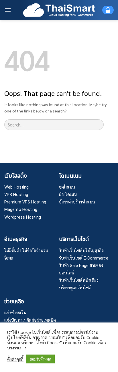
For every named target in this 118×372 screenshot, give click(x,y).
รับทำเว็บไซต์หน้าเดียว (79, 280)
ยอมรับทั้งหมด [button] (40, 359)
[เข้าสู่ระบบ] (108, 10)
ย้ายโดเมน (68, 194)
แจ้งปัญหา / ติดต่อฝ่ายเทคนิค (30, 320)
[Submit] (109, 125)
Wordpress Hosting (22, 217)
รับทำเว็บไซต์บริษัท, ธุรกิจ (81, 250)
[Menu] (7, 10)
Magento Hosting (20, 209)
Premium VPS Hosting (25, 202)
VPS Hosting (16, 194)
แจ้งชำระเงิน (15, 312)
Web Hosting (16, 187)
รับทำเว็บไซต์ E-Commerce (83, 258)
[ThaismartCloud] (59, 10)
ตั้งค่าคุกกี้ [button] (15, 359)
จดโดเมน (67, 187)
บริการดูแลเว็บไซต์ (75, 288)
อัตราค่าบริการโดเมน (77, 202)
